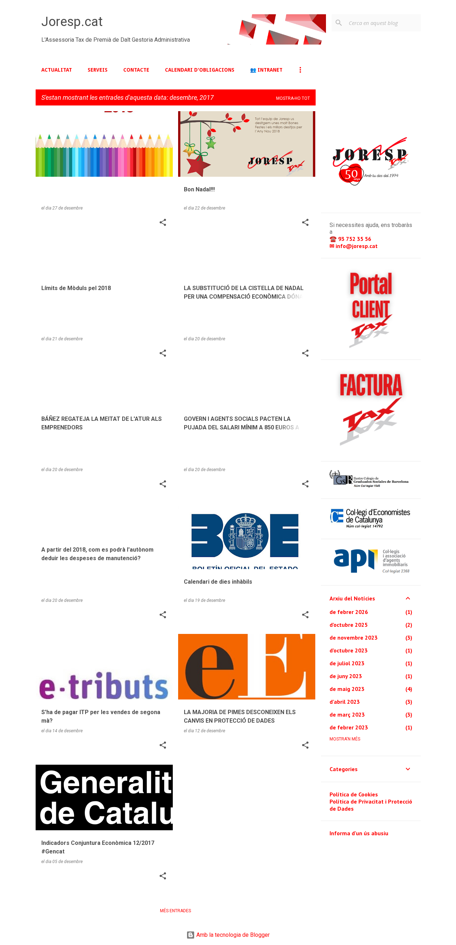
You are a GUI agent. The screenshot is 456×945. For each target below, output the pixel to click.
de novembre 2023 (354, 637)
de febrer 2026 (349, 611)
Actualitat (56, 70)
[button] (163, 223)
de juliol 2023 (347, 663)
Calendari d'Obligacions (199, 70)
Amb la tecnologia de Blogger (232, 934)
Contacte (136, 70)
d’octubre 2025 (349, 624)
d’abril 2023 (345, 701)
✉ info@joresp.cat (354, 245)
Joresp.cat (72, 21)
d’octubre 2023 (349, 650)
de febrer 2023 (349, 727)
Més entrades (175, 910)
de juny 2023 (346, 676)
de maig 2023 (347, 688)
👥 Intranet (266, 70)
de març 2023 (347, 714)
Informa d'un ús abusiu (359, 833)
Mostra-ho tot (293, 98)
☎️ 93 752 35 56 (351, 238)
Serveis (98, 70)
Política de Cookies (354, 794)
